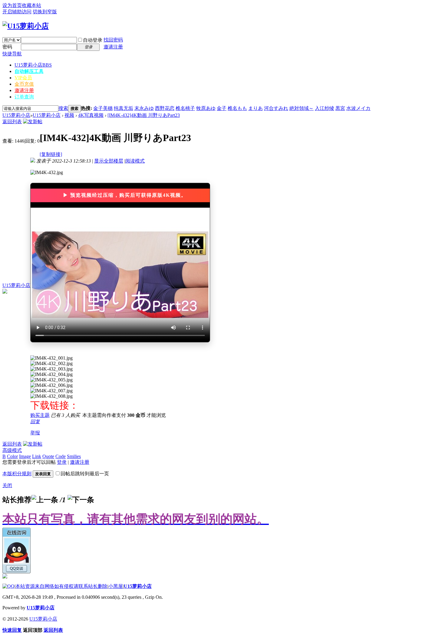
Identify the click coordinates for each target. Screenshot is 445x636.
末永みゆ (144, 108)
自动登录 (92, 40)
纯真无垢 (123, 108)
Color (12, 456)
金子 (221, 108)
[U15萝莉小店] (25, 26)
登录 (62, 462)
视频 (69, 115)
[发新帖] (32, 121)
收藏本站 (31, 5)
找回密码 (113, 39)
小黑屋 (115, 586)
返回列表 (12, 121)
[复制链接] (51, 154)
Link (36, 456)
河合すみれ (276, 108)
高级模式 (12, 450)
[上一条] (44, 500)
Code (60, 456)
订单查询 (24, 96)
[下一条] (81, 500)
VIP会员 (23, 77)
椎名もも (237, 108)
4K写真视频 (91, 115)
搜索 (63, 108)
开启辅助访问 (16, 11)
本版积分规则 (16, 473)
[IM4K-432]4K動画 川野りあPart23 (143, 115)
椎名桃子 (185, 108)
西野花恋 (164, 108)
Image (25, 456)
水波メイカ (358, 108)
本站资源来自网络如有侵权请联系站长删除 (61, 586)
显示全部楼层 (108, 160)
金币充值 (24, 84)
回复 (35, 421)
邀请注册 (113, 46)
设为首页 (12, 5)
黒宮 (340, 108)
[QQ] (8, 586)
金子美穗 (103, 108)
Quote (48, 456)
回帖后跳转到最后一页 (85, 473)
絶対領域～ (301, 108)
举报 (35, 432)
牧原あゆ (206, 108)
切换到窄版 (45, 11)
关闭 (7, 485)
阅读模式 (135, 160)
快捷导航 (12, 53)
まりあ (255, 108)
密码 (7, 46)
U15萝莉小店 (33, 65)
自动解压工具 (29, 71)
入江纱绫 (324, 108)
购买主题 (40, 415)
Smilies (74, 456)
